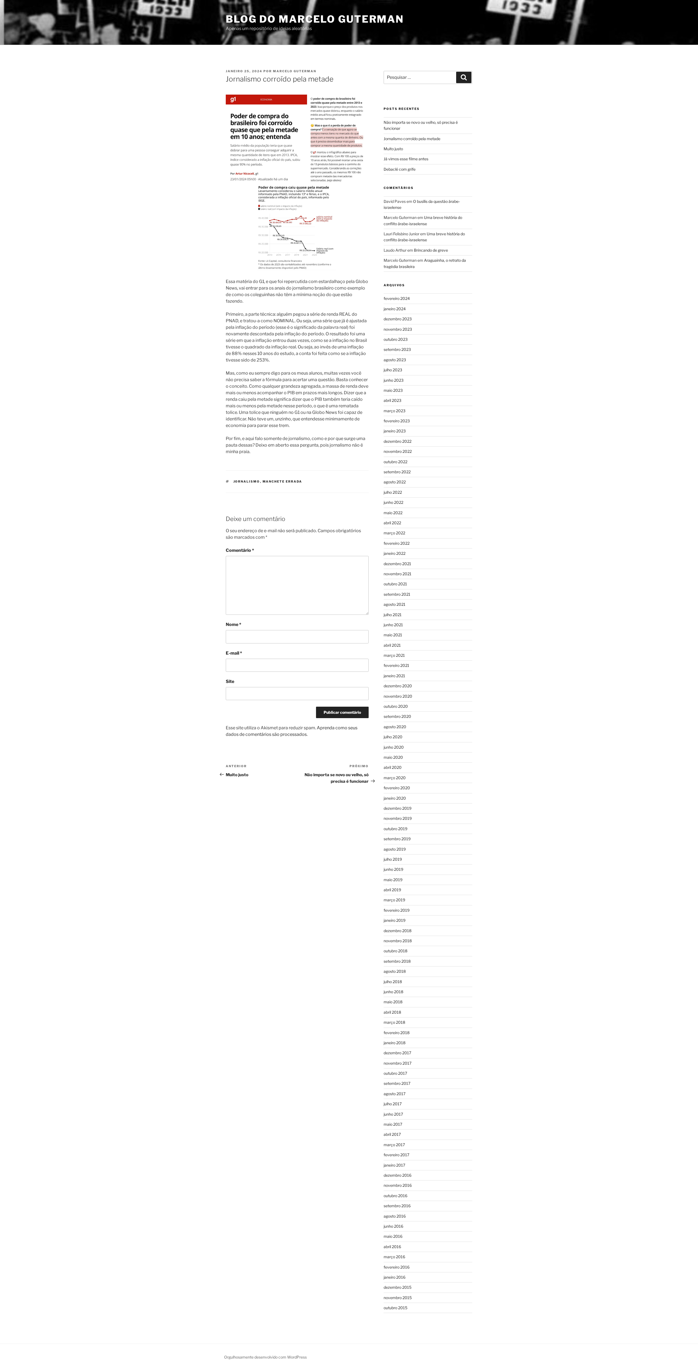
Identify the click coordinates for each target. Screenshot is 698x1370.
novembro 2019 (398, 818)
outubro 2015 (395, 1307)
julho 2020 (393, 736)
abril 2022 (392, 522)
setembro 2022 (397, 471)
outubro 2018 (395, 951)
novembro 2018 (398, 940)
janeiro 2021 (394, 675)
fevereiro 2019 (397, 910)
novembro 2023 (398, 329)
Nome (233, 624)
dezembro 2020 (398, 686)
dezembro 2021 (397, 563)
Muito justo (393, 148)
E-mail (234, 653)
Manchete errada (282, 481)
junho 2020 (394, 747)
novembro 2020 (398, 696)
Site (230, 681)
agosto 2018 (395, 971)
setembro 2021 (397, 594)
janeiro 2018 (394, 1042)
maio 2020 (393, 757)
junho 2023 (394, 380)
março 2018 (394, 1022)
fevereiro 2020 (397, 787)
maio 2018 (393, 1001)
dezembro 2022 (397, 441)
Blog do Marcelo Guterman (315, 19)
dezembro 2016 (397, 1175)
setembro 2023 (397, 349)
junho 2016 (393, 1226)
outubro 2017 (395, 1073)
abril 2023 (392, 400)
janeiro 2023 (395, 431)
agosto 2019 (395, 849)
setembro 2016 (397, 1205)
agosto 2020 (395, 726)
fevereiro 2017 (396, 1154)
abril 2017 (392, 1134)
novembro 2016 (398, 1185)
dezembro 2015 (397, 1287)
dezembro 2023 (398, 319)
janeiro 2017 (394, 1165)
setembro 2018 (397, 961)
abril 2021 (392, 645)
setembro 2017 (397, 1083)
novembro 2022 (398, 451)
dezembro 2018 (397, 930)
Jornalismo (246, 481)
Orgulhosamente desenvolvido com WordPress (265, 1357)
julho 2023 (393, 370)
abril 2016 (392, 1246)
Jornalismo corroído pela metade (412, 138)
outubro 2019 (395, 828)
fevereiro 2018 (397, 1032)
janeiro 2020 (395, 798)
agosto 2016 (395, 1216)
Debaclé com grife (400, 169)
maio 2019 (393, 879)
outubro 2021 (395, 584)
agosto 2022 (395, 482)
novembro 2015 (398, 1297)
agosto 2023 (395, 359)
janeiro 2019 (394, 920)
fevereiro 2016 (397, 1267)
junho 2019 (393, 869)
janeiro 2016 (394, 1277)
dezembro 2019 (397, 808)
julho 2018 (393, 981)
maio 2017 (393, 1124)
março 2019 (394, 900)
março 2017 (394, 1144)
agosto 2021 (394, 604)
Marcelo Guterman (294, 71)
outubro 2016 (395, 1195)
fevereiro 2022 (397, 543)
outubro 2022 (395, 461)
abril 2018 (392, 1012)
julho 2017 (393, 1103)
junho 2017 (393, 1114)
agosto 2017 (394, 1093)
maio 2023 (393, 390)
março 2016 (394, 1256)
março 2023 (394, 410)
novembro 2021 (397, 573)
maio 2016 (393, 1236)
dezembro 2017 (397, 1052)
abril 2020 (393, 767)
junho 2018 (393, 991)
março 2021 (394, 655)
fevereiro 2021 (396, 665)
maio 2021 (393, 635)
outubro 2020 (396, 706)
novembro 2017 (397, 1063)
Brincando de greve (431, 250)
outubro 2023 (396, 339)
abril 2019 (392, 889)
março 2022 (394, 533)
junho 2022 (393, 502)
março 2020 (395, 777)
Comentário (240, 550)
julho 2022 (393, 492)
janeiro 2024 (395, 308)
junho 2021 (393, 624)
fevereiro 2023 (397, 420)
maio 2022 (393, 512)
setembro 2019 (397, 838)
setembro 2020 (397, 716)
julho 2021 (393, 614)
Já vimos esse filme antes (406, 158)
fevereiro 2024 (397, 298)
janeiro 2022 (394, 553)
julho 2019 (393, 859)
